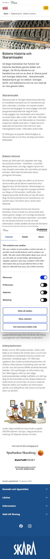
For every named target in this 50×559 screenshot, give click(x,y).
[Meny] (46, 8)
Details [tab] (25, 237)
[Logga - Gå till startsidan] (10, 8)
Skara (6, 13)
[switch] (43, 285)
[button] (25, 34)
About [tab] (41, 237)
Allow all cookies (25, 311)
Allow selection (25, 319)
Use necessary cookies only (25, 327)
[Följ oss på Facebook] (21, 526)
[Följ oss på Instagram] (29, 526)
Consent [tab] (9, 237)
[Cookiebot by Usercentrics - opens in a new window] (36, 230)
